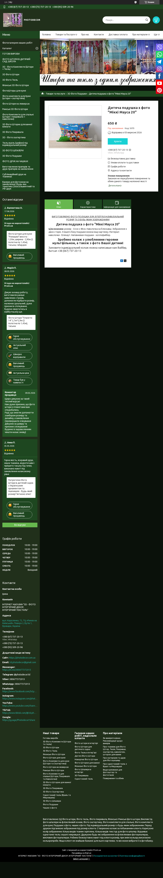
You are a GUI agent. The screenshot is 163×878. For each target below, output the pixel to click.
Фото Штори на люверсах (16, 103)
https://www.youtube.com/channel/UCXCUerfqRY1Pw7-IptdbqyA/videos (19, 705)
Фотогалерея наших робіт (17, 42)
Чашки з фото (50, 808)
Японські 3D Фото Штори (15, 85)
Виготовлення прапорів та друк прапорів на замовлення (17, 167)
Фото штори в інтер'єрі (86, 743)
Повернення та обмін (113, 778)
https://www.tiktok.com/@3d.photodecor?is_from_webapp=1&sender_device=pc (19, 713)
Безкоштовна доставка (123, 158)
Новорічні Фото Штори (86, 759)
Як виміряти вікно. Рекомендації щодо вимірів (113, 740)
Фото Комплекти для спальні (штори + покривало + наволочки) (18, 116)
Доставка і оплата (118, 34)
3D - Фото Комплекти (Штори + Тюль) (17, 68)
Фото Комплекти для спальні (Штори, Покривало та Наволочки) (56, 776)
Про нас (85, 34)
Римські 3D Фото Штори (15, 109)
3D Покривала (81, 775)
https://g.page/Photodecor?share (18, 720)
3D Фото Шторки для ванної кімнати (17, 125)
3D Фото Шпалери (52, 801)
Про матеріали (140, 34)
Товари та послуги (55, 93)
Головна (46, 34)
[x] (125, 261)
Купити (117, 141)
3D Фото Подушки (77, 93)
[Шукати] (146, 20)
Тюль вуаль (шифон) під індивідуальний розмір (15, 144)
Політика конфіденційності (132, 856)
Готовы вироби (50, 738)
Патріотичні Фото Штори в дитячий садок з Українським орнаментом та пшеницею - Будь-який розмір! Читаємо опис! (20, 487)
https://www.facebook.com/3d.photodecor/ (19, 691)
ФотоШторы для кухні (14, 90)
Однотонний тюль (84, 779)
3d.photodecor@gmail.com (22, 662)
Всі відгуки (20, 525)
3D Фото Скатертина (53, 792)
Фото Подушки (50, 804)
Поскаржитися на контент (106, 856)
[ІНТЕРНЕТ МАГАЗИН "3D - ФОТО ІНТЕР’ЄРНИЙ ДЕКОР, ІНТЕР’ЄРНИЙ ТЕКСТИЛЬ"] (12, 20)
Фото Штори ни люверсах (56, 767)
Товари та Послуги (65, 34)
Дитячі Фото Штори (85, 756)
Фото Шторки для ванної (87, 763)
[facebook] (121, 261)
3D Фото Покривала (12, 132)
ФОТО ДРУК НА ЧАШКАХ (15, 161)
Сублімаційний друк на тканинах (14, 175)
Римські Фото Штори (53, 770)
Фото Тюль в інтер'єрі (85, 752)
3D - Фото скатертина (13, 137)
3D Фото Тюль (10, 80)
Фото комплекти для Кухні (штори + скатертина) (16, 97)
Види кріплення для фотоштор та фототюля (112, 772)
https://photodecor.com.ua (22, 657)
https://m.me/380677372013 (16, 670)
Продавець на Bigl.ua (81, 853)
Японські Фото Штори (54, 754)
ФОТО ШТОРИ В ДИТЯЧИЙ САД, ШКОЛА (16, 60)
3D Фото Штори (10, 74)
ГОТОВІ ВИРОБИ (11, 53)
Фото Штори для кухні (54, 757)
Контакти (99, 34)
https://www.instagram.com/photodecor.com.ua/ (19, 698)
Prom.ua (97, 850)
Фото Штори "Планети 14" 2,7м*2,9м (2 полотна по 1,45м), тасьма (20, 322)
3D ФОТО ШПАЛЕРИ (13, 150)
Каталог (7, 48)
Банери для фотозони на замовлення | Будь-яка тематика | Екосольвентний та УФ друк (18, 185)
